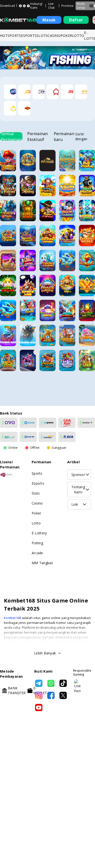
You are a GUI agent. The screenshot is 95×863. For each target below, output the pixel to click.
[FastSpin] (67, 91)
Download (7, 6)
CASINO (54, 35)
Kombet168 (13, 618)
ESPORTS (29, 35)
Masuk (49, 20)
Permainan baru (64, 136)
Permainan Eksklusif (37, 136)
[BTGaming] (81, 91)
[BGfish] (10, 91)
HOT (4, 35)
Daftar (76, 20)
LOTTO (78, 35)
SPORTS (14, 35)
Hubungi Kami (36, 6)
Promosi (67, 6)
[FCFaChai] (38, 91)
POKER (66, 35)
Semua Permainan (11, 136)
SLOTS (42, 35)
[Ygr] (24, 108)
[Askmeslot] (10, 108)
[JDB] (24, 91)
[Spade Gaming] (53, 91)
